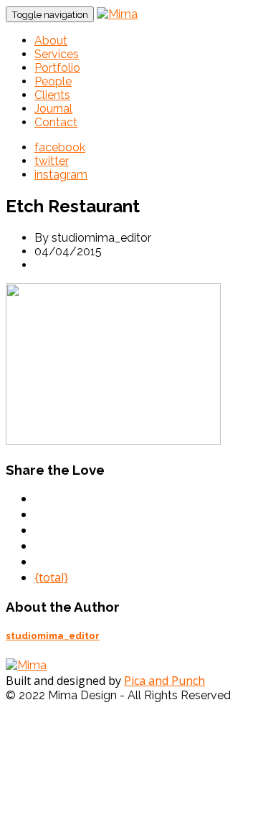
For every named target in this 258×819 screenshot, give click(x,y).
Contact (55, 122)
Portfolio (57, 68)
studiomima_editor (53, 635)
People (53, 81)
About (50, 40)
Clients (52, 95)
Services (56, 54)
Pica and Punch (164, 680)
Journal (53, 108)
